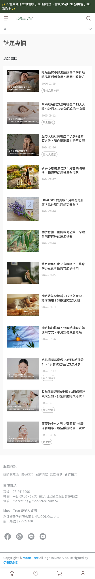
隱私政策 (27, 474)
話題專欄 (56, 474)
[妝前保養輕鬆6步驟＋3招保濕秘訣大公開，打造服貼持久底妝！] (23, 400)
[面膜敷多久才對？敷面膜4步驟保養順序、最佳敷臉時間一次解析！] (23, 432)
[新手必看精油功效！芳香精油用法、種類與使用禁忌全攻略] (23, 177)
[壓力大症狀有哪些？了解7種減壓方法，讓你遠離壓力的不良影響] (23, 145)
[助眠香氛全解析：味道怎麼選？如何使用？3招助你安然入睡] (23, 304)
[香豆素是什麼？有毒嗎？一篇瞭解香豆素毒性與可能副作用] (23, 273)
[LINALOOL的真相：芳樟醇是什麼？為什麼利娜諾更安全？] (23, 209)
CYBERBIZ (10, 562)
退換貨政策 (11, 474)
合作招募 (71, 474)
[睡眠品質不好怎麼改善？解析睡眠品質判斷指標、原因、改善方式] (23, 81)
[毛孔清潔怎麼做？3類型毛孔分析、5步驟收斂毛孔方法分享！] (23, 368)
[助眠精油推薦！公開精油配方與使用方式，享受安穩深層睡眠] (23, 336)
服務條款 (42, 474)
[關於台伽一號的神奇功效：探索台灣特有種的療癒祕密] (23, 241)
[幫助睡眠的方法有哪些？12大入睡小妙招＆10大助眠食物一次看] (23, 113)
